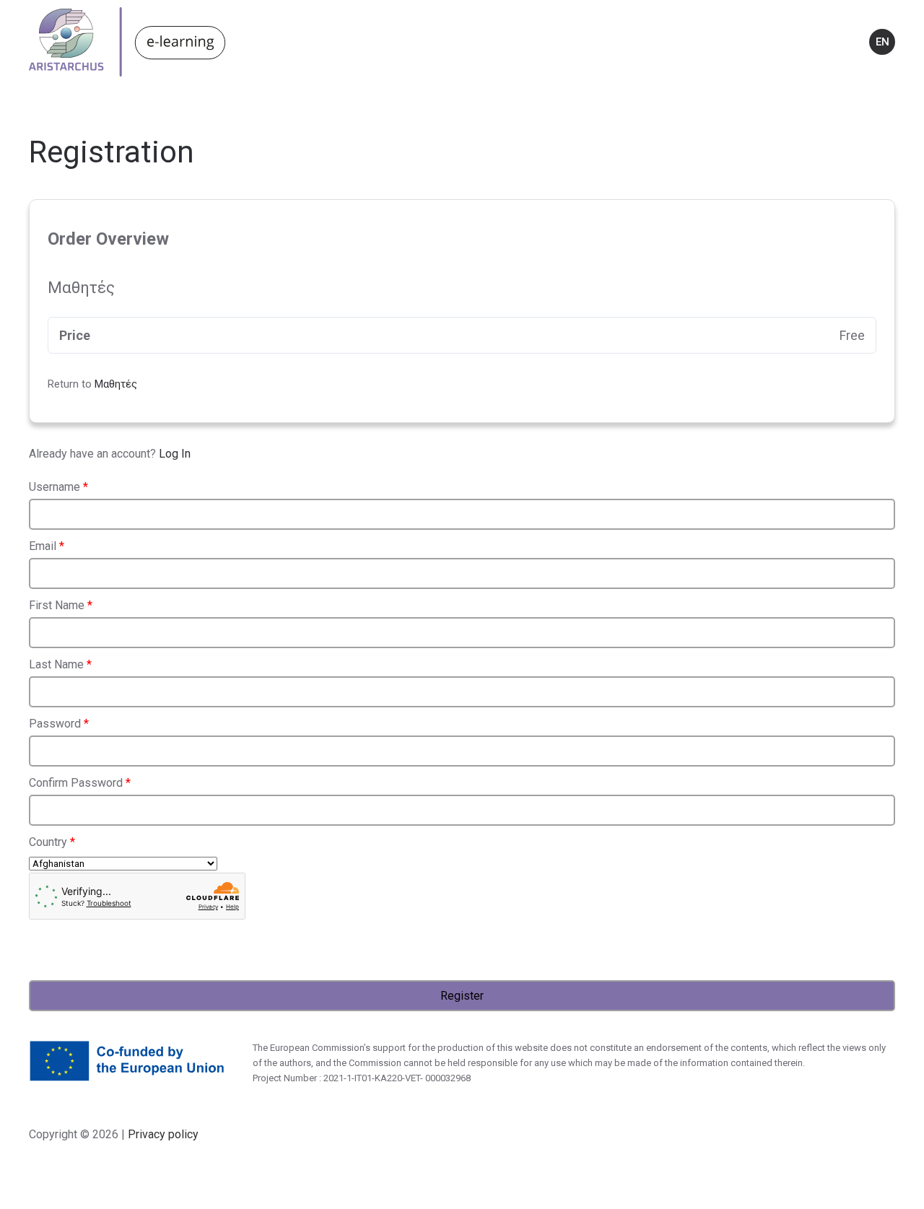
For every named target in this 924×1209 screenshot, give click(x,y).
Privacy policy (162, 1134)
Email (46, 546)
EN (882, 41)
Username (58, 487)
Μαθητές (116, 383)
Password (59, 723)
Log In (175, 454)
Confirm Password (80, 783)
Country (52, 842)
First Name (60, 605)
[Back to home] (127, 42)
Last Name (60, 664)
